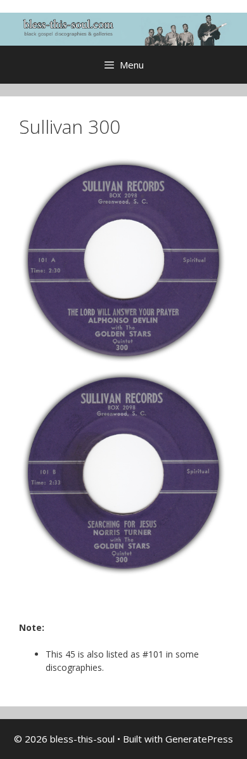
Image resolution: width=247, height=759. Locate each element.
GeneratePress (199, 738)
